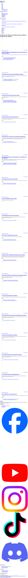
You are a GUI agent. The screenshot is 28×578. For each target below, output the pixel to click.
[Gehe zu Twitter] (15, 459)
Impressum (4, 576)
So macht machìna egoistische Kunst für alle (10, 116)
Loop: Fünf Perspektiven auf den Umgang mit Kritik (12, 354)
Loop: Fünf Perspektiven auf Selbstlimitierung (10, 374)
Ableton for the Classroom (5, 13)
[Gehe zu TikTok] (15, 537)
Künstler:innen (3, 28)
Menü (2, 2)
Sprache (1, 574)
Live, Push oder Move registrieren (6, 405)
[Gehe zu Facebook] (15, 433)
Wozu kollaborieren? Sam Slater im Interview (10, 215)
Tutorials (3, 30)
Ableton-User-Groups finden (5, 570)
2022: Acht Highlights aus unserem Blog (9, 198)
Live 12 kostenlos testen (4, 9)
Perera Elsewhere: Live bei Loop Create (9, 394)
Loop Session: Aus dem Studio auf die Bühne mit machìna (12, 74)
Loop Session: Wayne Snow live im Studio (9, 178)
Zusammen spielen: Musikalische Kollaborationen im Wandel (13, 254)
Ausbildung (3, 16)
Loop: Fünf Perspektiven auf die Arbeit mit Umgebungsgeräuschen (14, 275)
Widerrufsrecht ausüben (8, 576)
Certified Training (4, 14)
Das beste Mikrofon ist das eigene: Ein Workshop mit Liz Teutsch (14, 315)
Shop (2, 6)
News (2, 29)
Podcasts (3, 33)
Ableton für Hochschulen (5, 567)
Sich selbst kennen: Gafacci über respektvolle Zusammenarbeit (13, 136)
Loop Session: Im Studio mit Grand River (9, 295)
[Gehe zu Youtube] (15, 485)
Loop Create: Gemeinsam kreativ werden (9, 235)
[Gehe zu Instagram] (15, 511)
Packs (2, 7)
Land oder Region (2, 575)
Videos (2, 31)
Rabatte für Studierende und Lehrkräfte (6, 566)
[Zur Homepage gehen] (1, 2)
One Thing (3, 32)
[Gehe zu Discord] (15, 563)
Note (2, 5)
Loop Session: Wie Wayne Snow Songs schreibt (10, 95)
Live (2, 3)
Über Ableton (3, 15)
